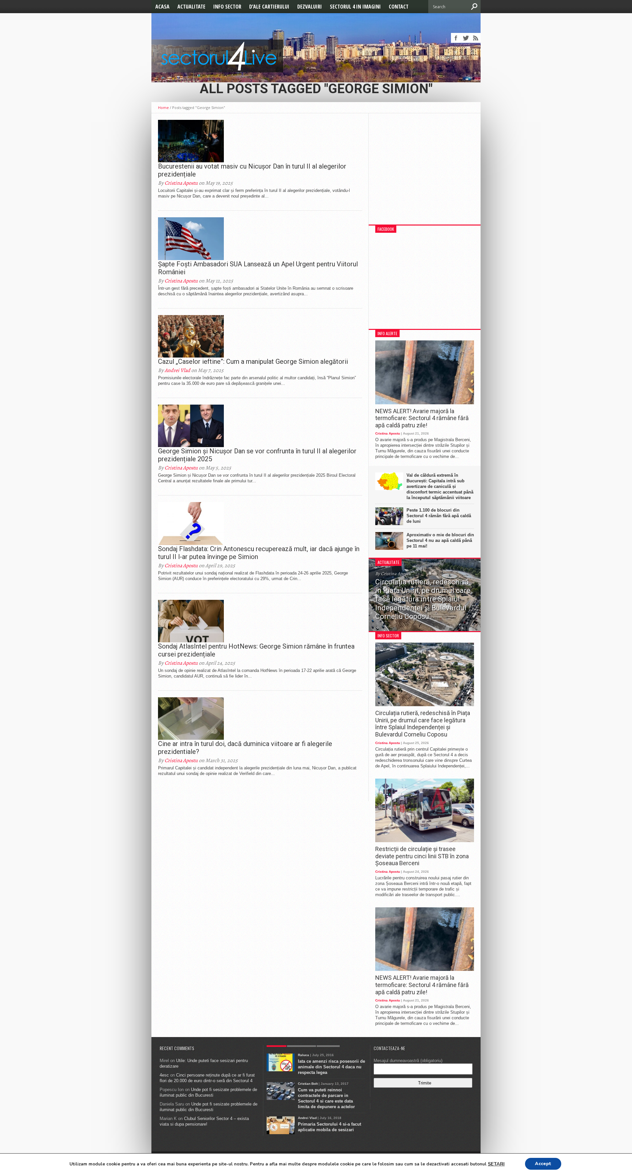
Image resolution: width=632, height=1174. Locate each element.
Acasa (162, 6)
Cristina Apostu (181, 183)
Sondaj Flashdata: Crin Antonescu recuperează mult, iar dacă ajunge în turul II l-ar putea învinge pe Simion (258, 553)
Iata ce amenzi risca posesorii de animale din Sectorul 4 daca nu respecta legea (331, 1067)
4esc (164, 1075)
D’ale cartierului (269, 6)
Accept (543, 1164)
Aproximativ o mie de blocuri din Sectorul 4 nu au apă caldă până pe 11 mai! (440, 540)
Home (163, 107)
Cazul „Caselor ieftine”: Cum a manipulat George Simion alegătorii (253, 361)
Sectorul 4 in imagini (355, 6)
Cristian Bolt (308, 1083)
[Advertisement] (424, 172)
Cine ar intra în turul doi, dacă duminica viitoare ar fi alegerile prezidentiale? (245, 748)
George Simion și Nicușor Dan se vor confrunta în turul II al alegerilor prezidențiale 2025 (257, 455)
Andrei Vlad (177, 370)
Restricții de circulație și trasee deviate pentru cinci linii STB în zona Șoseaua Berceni (422, 856)
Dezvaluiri (309, 6)
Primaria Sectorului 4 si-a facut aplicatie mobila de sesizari (329, 1127)
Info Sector (227, 6)
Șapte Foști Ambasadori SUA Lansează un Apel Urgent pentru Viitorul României (258, 268)
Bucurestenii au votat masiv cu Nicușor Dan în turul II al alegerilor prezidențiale (252, 170)
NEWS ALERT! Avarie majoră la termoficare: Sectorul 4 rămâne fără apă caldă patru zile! (422, 418)
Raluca (303, 1055)
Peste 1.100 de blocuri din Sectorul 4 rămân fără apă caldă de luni (439, 516)
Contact (398, 6)
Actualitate (191, 6)
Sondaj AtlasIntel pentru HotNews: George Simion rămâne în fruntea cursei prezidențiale (256, 650)
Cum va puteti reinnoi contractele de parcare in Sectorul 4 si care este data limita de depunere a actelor (326, 1098)
